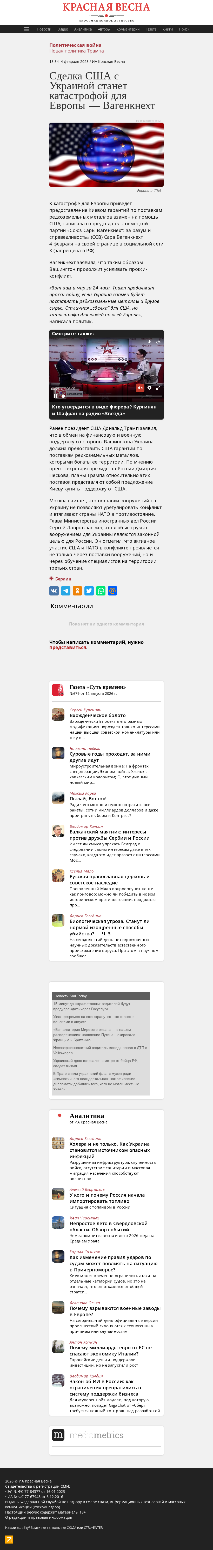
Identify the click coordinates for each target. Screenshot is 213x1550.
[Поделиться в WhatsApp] (100, 590)
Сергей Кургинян (86, 709)
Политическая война (75, 45)
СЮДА (71, 1527)
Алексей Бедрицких (87, 1189)
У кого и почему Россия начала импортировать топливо (107, 1198)
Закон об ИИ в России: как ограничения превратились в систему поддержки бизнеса (105, 1387)
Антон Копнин (83, 1342)
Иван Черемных (84, 1217)
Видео (62, 29)
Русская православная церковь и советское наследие (110, 879)
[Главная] (106, 12)
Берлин (63, 579)
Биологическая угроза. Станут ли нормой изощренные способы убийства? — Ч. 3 (110, 927)
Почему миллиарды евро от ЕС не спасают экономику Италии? (111, 1350)
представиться (67, 647)
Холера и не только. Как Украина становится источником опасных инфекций (110, 1150)
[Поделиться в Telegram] (65, 590)
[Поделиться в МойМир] (112, 590)
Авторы (104, 29)
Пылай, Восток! (88, 798)
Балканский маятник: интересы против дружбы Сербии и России (110, 835)
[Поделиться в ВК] (54, 590)
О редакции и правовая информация (38, 1517)
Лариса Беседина (86, 915)
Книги (168, 29)
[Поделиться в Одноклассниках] (77, 590)
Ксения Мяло (82, 871)
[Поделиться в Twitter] (89, 590)
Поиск (184, 29)
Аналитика (83, 29)
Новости (44, 29)
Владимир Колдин (86, 826)
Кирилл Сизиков (85, 1251)
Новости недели (85, 748)
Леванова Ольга (85, 1302)
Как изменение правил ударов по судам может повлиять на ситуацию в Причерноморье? (114, 1263)
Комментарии (128, 29)
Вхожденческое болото (98, 715)
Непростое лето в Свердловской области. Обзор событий (109, 1226)
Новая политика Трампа (76, 51)
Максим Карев (83, 793)
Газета (151, 29)
